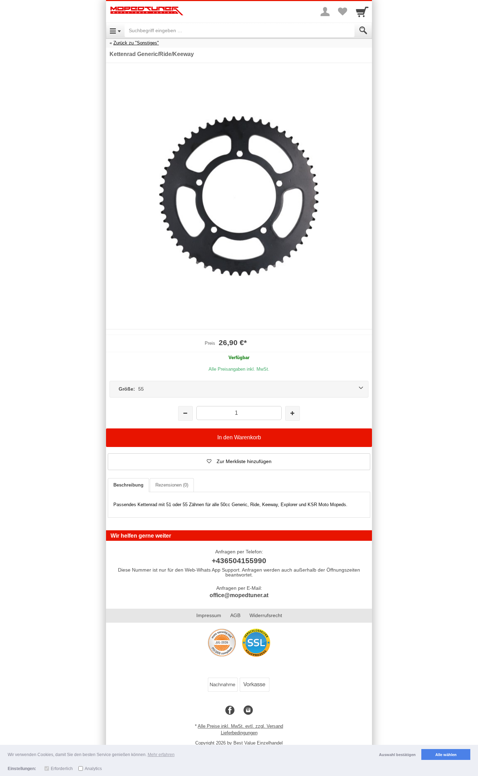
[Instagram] (248, 710)
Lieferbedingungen (239, 732)
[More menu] (325, 11)
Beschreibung (128, 485)
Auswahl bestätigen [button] (397, 755)
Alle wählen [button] (446, 755)
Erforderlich (62, 768)
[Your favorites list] (343, 11)
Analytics (93, 768)
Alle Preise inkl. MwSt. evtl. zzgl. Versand (240, 726)
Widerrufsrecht (265, 615)
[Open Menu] (115, 30)
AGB (235, 615)
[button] (239, 461)
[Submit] (363, 30)
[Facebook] (230, 710)
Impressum (208, 615)
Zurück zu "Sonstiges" (136, 43)
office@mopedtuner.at (239, 595)
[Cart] (362, 11)
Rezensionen (171, 485)
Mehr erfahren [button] (161, 754)
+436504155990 (239, 561)
